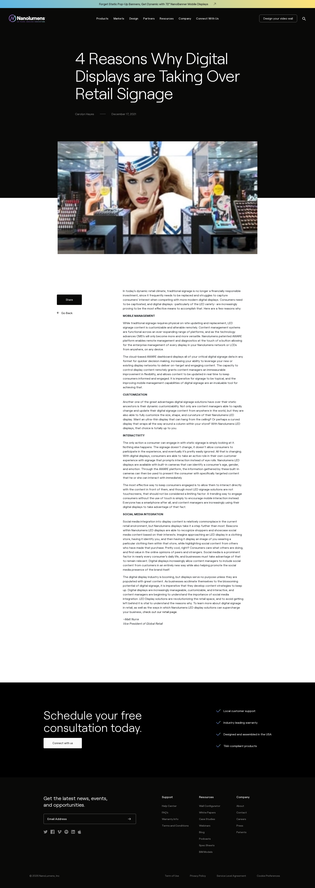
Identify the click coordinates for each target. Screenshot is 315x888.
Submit (129, 819)
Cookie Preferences (268, 875)
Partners (149, 18)
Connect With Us (207, 18)
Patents (241, 832)
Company (185, 18)
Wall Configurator (209, 805)
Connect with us (62, 743)
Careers (241, 819)
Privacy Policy (198, 875)
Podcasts (205, 838)
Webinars (204, 825)
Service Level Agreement (231, 875)
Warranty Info (170, 819)
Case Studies (207, 819)
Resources (167, 18)
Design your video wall (278, 18)
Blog (202, 832)
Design (133, 18)
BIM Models (206, 851)
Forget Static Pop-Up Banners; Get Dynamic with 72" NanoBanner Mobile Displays (153, 4)
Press (239, 825)
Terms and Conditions (175, 825)
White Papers (207, 812)
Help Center (169, 805)
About (240, 805)
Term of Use (172, 875)
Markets (119, 18)
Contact (241, 812)
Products (102, 18)
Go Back (67, 313)
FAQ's (165, 812)
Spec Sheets (207, 845)
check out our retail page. (160, 612)
